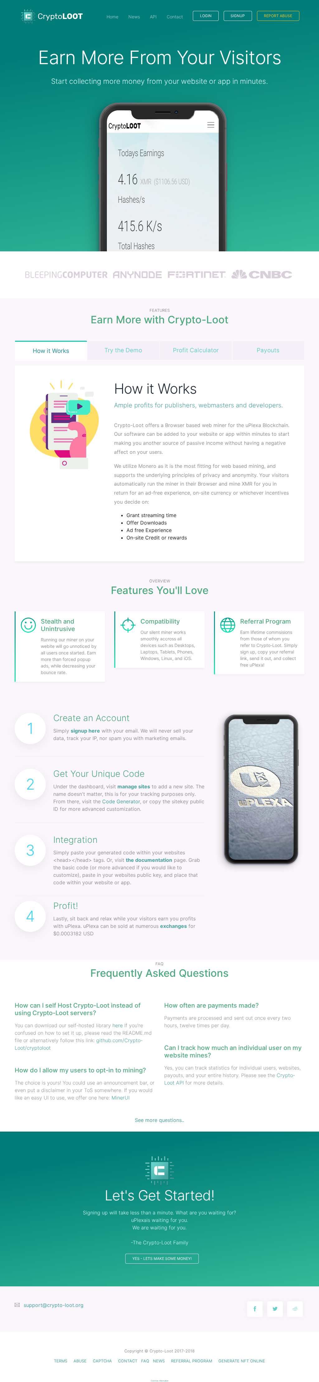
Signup (238, 15)
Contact (175, 16)
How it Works (51, 350)
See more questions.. (159, 1120)
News (134, 16)
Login (206, 15)
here (117, 1025)
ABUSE (80, 1361)
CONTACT (127, 1361)
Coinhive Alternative (160, 1381)
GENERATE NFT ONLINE (241, 1361)
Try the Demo (123, 350)
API (153, 16)
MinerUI (121, 1098)
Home (112, 16)
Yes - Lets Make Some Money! (162, 1258)
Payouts (268, 350)
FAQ (145, 1361)
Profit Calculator (196, 350)
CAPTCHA (102, 1361)
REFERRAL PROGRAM (191, 1361)
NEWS (159, 1361)
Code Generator (121, 801)
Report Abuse (278, 15)
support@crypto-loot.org (53, 1305)
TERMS (60, 1361)
